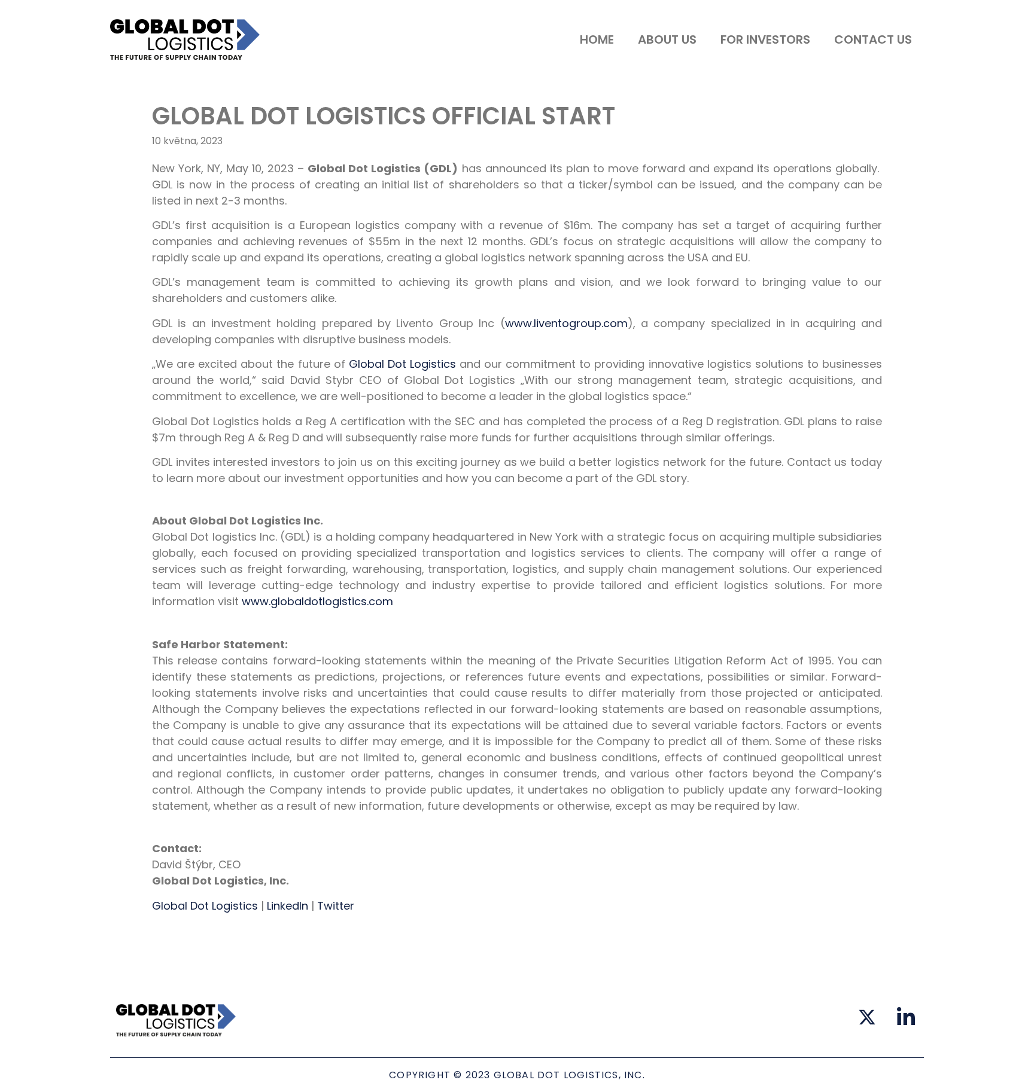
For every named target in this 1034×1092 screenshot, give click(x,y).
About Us (667, 39)
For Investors (765, 39)
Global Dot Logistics (402, 363)
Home (597, 39)
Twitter (335, 905)
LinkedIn (287, 905)
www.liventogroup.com (566, 323)
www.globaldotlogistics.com (317, 601)
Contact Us (873, 39)
